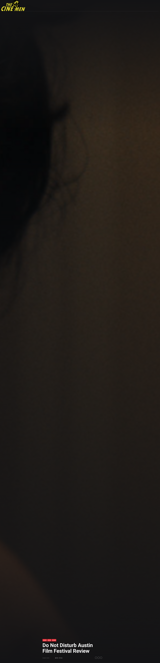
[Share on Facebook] (96, 658)
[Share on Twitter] (99, 658)
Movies (49, 640)
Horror (44, 640)
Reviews (54, 640)
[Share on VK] (101, 658)
